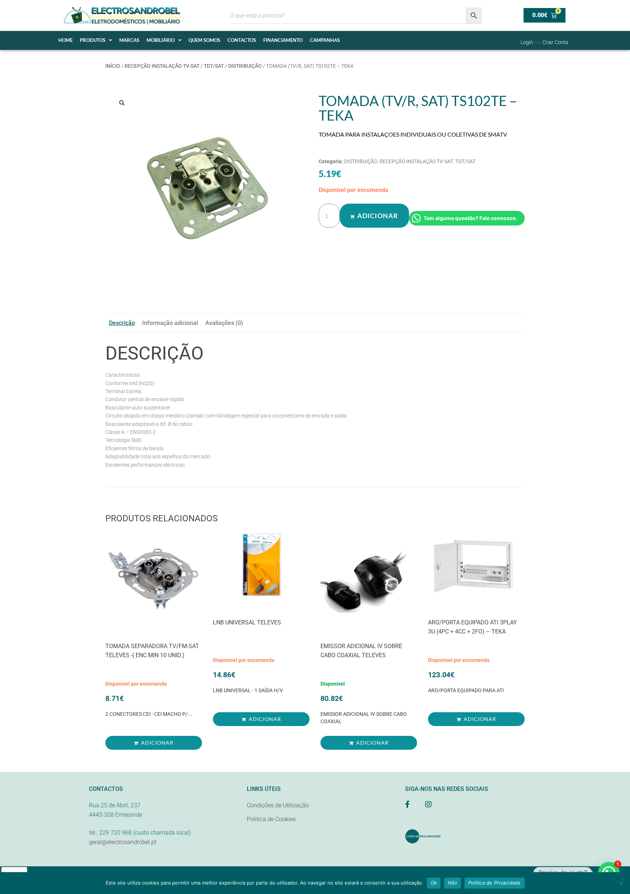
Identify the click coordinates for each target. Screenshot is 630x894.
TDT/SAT (214, 66)
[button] (122, 102)
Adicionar (377, 216)
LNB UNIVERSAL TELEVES (247, 622)
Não (452, 883)
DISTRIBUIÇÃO (245, 66)
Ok (434, 883)
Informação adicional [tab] (170, 322)
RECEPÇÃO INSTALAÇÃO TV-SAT (162, 66)
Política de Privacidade (494, 883)
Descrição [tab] (122, 322)
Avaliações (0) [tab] (224, 322)
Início (112, 66)
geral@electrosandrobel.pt (122, 842)
